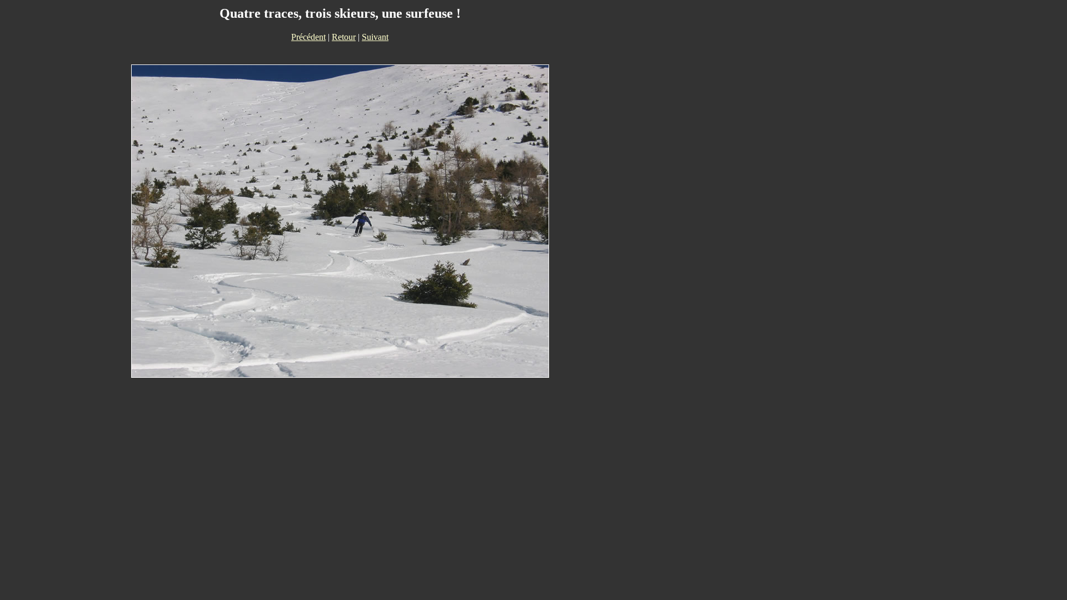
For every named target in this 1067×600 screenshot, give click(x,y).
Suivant (375, 37)
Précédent (308, 37)
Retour (344, 37)
